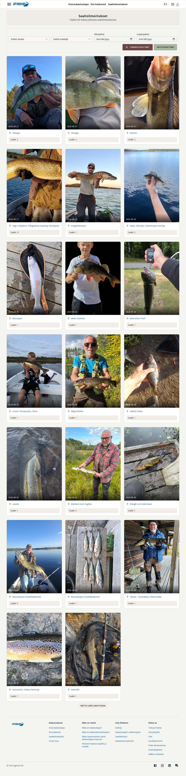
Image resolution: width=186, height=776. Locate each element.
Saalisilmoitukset (56, 736)
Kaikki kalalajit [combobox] (60, 39)
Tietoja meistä (154, 727)
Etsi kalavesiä (55, 732)
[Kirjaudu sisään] (177, 5)
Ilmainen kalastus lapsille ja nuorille (94, 745)
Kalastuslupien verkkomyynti (127, 732)
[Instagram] (162, 765)
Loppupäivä (143, 34)
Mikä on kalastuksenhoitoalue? (95, 732)
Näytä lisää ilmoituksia (93, 705)
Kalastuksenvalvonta (124, 741)
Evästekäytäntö (155, 749)
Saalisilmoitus (121, 736)
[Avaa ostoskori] (172, 4)
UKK (150, 736)
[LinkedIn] (169, 765)
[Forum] (176, 765)
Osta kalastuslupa (57, 727)
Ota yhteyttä (154, 732)
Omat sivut (54, 741)
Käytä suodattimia (165, 47)
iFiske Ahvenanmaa (157, 745)
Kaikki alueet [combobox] (17, 39)
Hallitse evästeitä (156, 754)
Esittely (118, 727)
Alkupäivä (99, 34)
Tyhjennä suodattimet (139, 47)
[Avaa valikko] (9, 4)
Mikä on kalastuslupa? (92, 727)
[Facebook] (155, 765)
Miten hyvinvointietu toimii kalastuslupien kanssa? (93, 738)
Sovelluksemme (155, 741)
